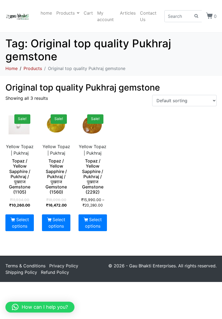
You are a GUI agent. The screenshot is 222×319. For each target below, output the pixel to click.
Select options (20, 223)
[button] (39, 307)
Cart (88, 13)
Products (65, 13)
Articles (128, 13)
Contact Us (148, 16)
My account (105, 16)
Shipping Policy (21, 272)
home (46, 13)
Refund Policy (55, 272)
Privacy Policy (63, 265)
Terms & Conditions (25, 265)
